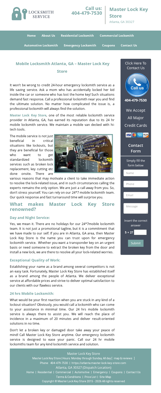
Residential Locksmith (77, 35)
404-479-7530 (86, 13)
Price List (90, 376)
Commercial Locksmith (117, 35)
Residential (45, 372)
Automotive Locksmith (41, 45)
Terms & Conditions (68, 376)
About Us (48, 35)
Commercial (63, 372)
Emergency (100, 372)
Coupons (108, 45)
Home (31, 35)
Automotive (82, 372)
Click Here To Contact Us (135, 65)
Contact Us (129, 45)
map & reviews (123, 358)
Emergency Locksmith (80, 45)
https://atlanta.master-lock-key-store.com (99, 363)
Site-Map (105, 376)
